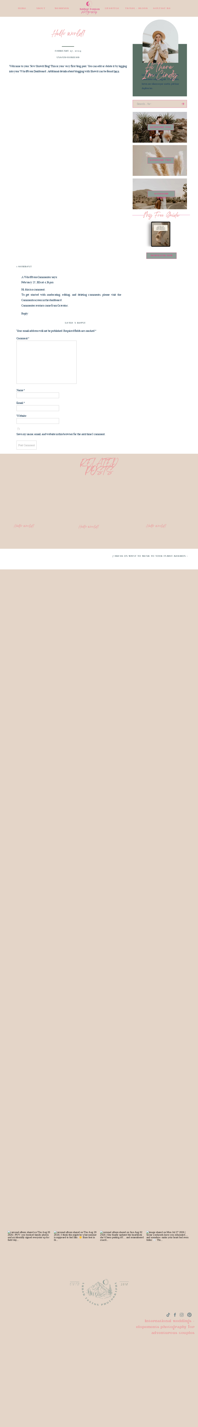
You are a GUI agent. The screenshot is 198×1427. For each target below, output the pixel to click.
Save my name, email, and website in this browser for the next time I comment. (60, 434)
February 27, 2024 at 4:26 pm (37, 282)
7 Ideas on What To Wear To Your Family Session (149, 556)
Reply (24, 313)
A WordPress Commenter (36, 277)
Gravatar (62, 305)
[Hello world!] (165, 497)
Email (20, 403)
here (116, 71)
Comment (22, 338)
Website (21, 416)
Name (20, 390)
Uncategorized (68, 57)
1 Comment (24, 267)
